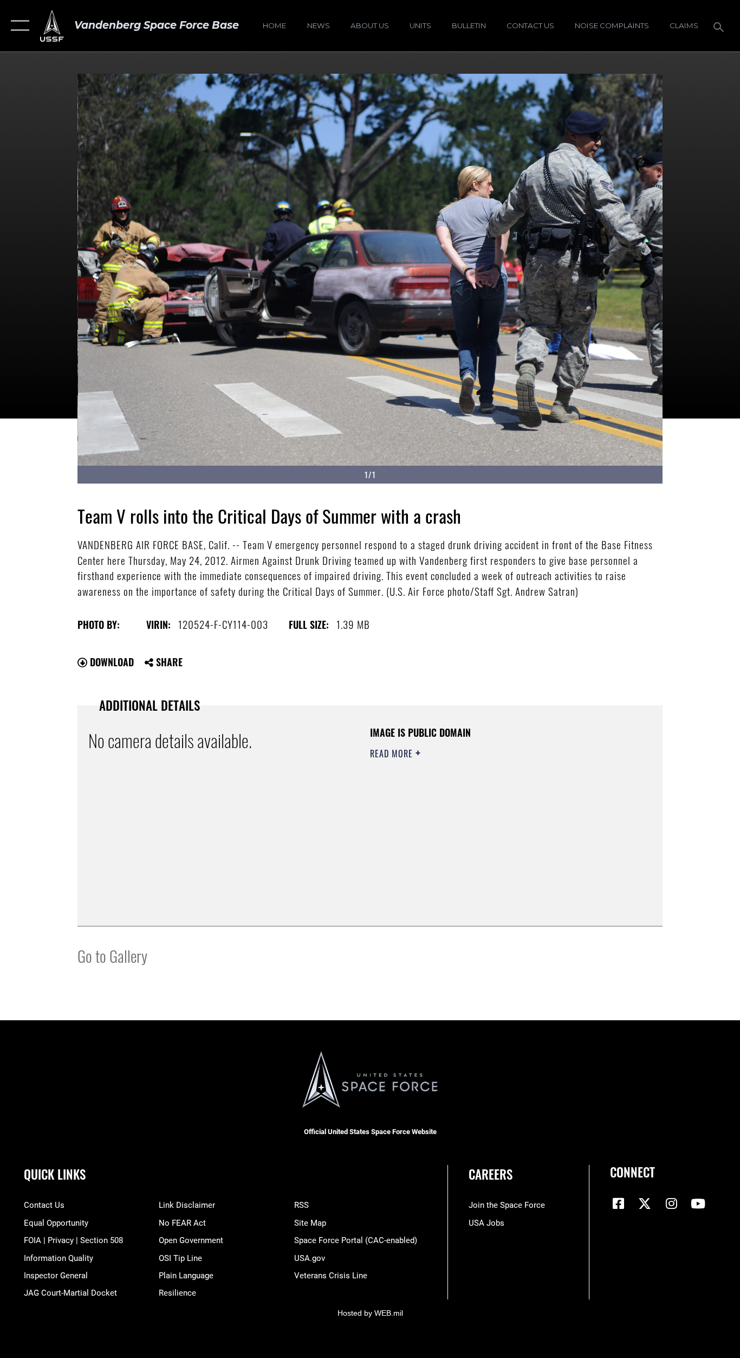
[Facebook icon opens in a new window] (618, 1203)
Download (110, 662)
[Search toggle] (720, 26)
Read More (393, 753)
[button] (17, 26)
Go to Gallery (112, 955)
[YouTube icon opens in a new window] (698, 1203)
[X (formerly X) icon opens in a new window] (645, 1203)
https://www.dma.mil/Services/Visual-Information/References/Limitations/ (497, 837)
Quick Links (55, 1174)
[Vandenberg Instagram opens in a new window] (671, 1203)
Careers (490, 1174)
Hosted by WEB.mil (370, 1313)
